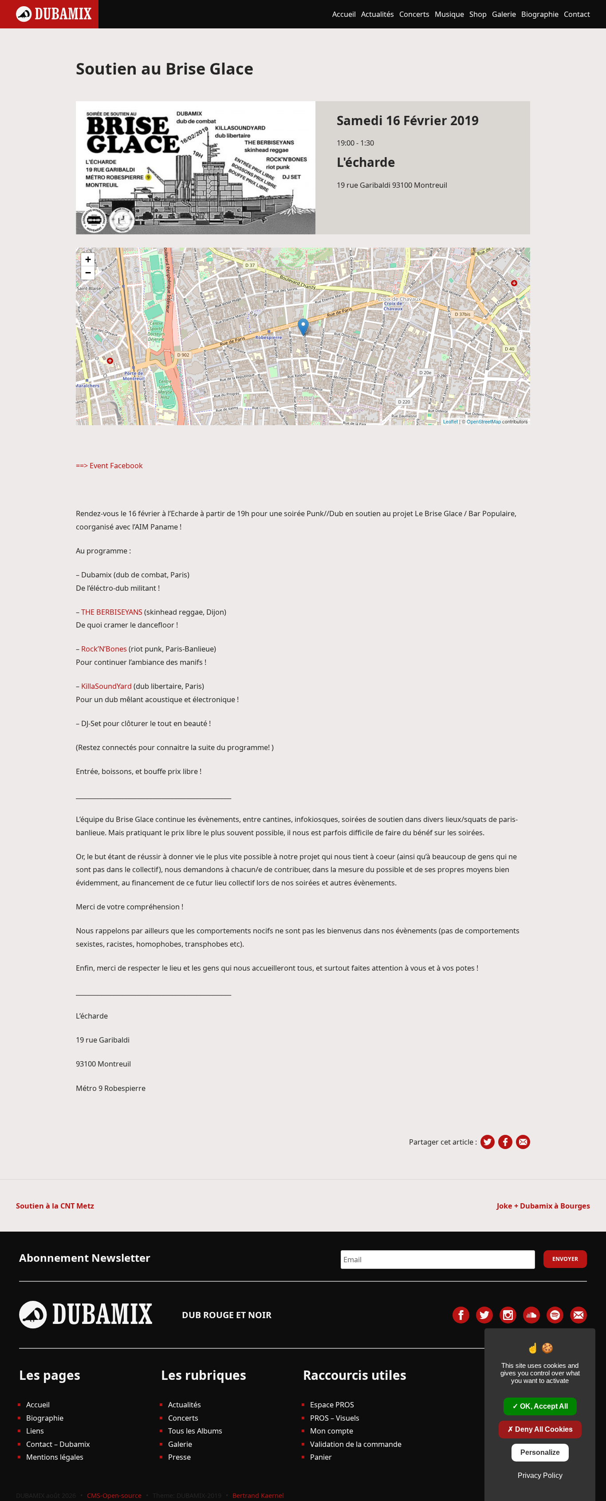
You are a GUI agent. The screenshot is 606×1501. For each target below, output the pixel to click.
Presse (179, 1457)
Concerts (414, 14)
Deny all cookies (543, 1429)
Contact (577, 14)
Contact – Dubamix (58, 1444)
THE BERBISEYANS (111, 612)
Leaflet (450, 421)
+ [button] (88, 259)
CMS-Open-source (115, 1495)
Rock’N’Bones (104, 649)
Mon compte (331, 1431)
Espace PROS (332, 1404)
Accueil (344, 14)
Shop (478, 14)
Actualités (377, 14)
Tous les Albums (195, 1431)
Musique (449, 14)
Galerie (504, 14)
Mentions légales (54, 1457)
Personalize (540, 1452)
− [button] (88, 272)
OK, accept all (543, 1406)
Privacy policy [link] (540, 1475)
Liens (35, 1431)
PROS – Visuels (334, 1418)
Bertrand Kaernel (258, 1495)
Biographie (540, 14)
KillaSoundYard (106, 686)
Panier (321, 1457)
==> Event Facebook (109, 465)
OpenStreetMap (484, 421)
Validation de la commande (355, 1444)
